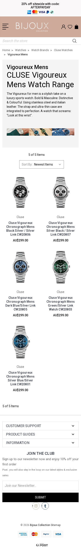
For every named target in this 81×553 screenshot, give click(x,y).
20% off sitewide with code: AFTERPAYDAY (40, 5)
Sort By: (27, 164)
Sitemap (55, 525)
